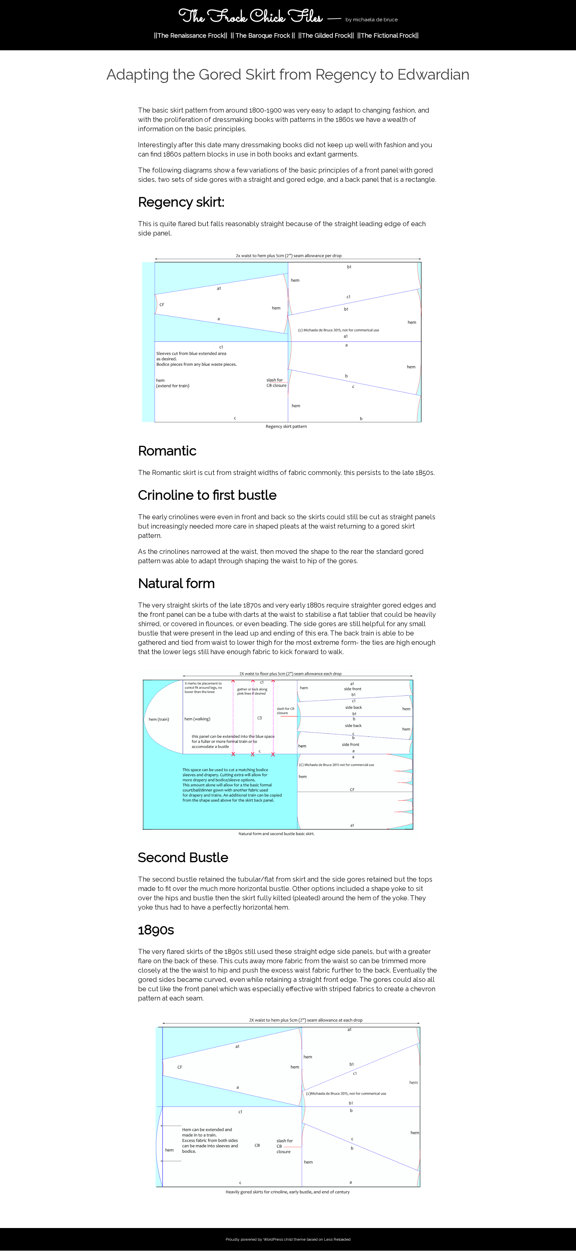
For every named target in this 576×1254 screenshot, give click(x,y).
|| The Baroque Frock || (263, 35)
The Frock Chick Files (250, 18)
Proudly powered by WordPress (254, 1239)
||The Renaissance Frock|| (190, 35)
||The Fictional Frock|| (388, 35)
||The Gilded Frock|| (326, 35)
